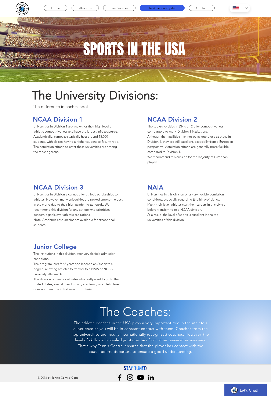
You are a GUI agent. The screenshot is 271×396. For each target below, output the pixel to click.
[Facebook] (120, 377)
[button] (85, 8)
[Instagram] (130, 377)
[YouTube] (140, 377)
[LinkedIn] (151, 377)
